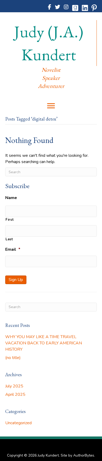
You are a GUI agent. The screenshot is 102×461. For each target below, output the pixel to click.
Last (9, 239)
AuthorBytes (83, 455)
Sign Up (16, 280)
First (9, 219)
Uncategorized (18, 423)
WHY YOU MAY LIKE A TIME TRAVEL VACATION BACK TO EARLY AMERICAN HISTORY (43, 343)
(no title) (13, 358)
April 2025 (15, 394)
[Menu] (51, 105)
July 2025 (14, 386)
